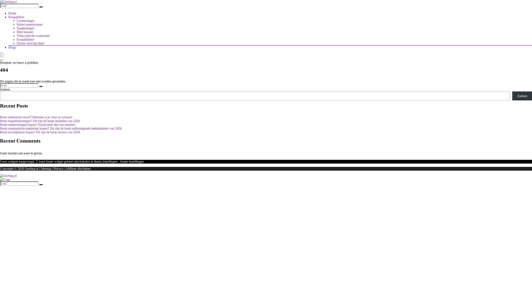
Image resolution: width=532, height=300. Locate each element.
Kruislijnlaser (25, 39)
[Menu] (1, 55)
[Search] (1, 60)
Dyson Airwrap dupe (30, 43)
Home (12, 13)
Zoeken (5, 89)
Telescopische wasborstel (33, 36)
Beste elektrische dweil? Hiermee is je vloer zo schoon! (36, 117)
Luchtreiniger (25, 20)
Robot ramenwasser (30, 24)
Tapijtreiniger (25, 28)
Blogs (12, 47)
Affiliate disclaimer (78, 168)
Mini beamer (25, 32)
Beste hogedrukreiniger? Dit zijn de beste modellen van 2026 (40, 121)
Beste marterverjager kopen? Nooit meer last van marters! (37, 124)
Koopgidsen (16, 17)
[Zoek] (41, 7)
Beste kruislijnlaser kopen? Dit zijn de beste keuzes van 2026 (40, 132)
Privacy (59, 168)
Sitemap (46, 168)
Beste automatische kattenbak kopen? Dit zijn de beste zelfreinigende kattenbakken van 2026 (61, 128)
